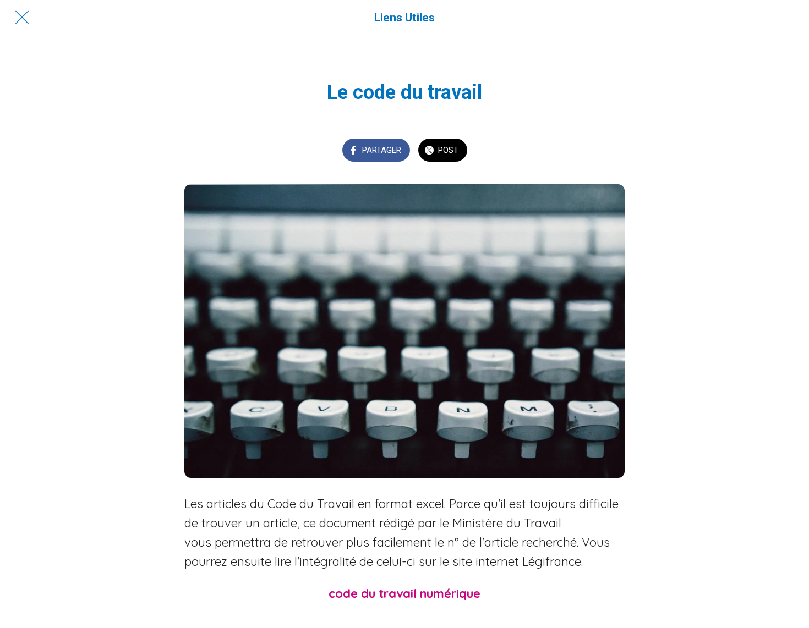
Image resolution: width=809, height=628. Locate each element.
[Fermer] (22, 17)
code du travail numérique (404, 593)
